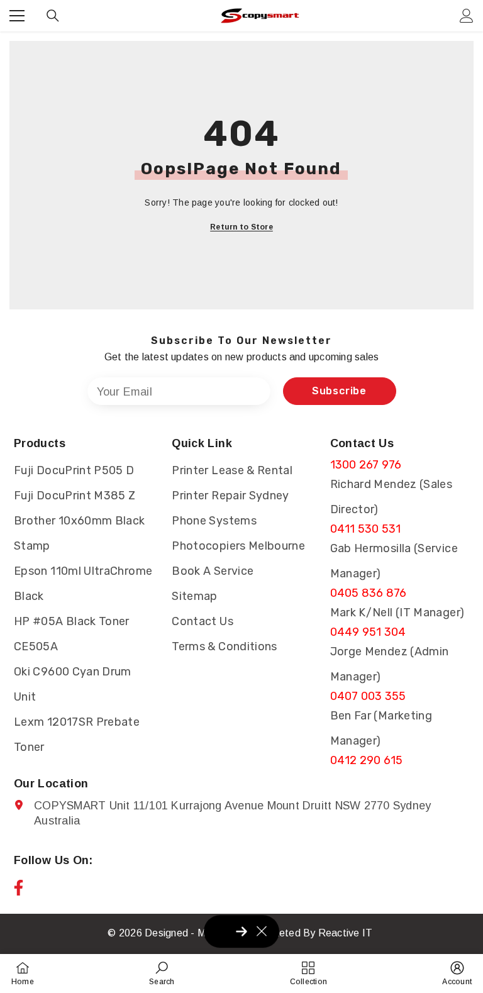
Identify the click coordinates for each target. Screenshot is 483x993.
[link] (161, 973)
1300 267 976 (366, 465)
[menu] (17, 15)
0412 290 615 (366, 760)
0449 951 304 (368, 632)
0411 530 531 (365, 529)
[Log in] (467, 16)
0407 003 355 (368, 696)
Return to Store (241, 227)
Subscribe (339, 391)
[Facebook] (18, 888)
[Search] (52, 15)
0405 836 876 (368, 593)
